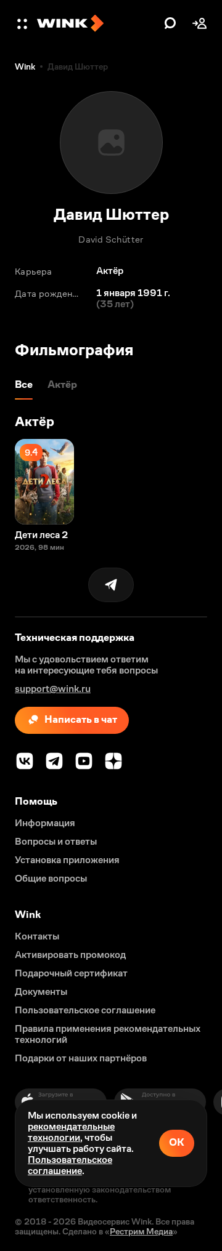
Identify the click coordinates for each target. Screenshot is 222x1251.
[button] (23, 23)
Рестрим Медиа (141, 1231)
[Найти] (170, 23)
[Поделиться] (111, 584)
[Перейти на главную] (97, 23)
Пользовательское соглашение (70, 1165)
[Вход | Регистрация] (199, 23)
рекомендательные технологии (71, 1132)
